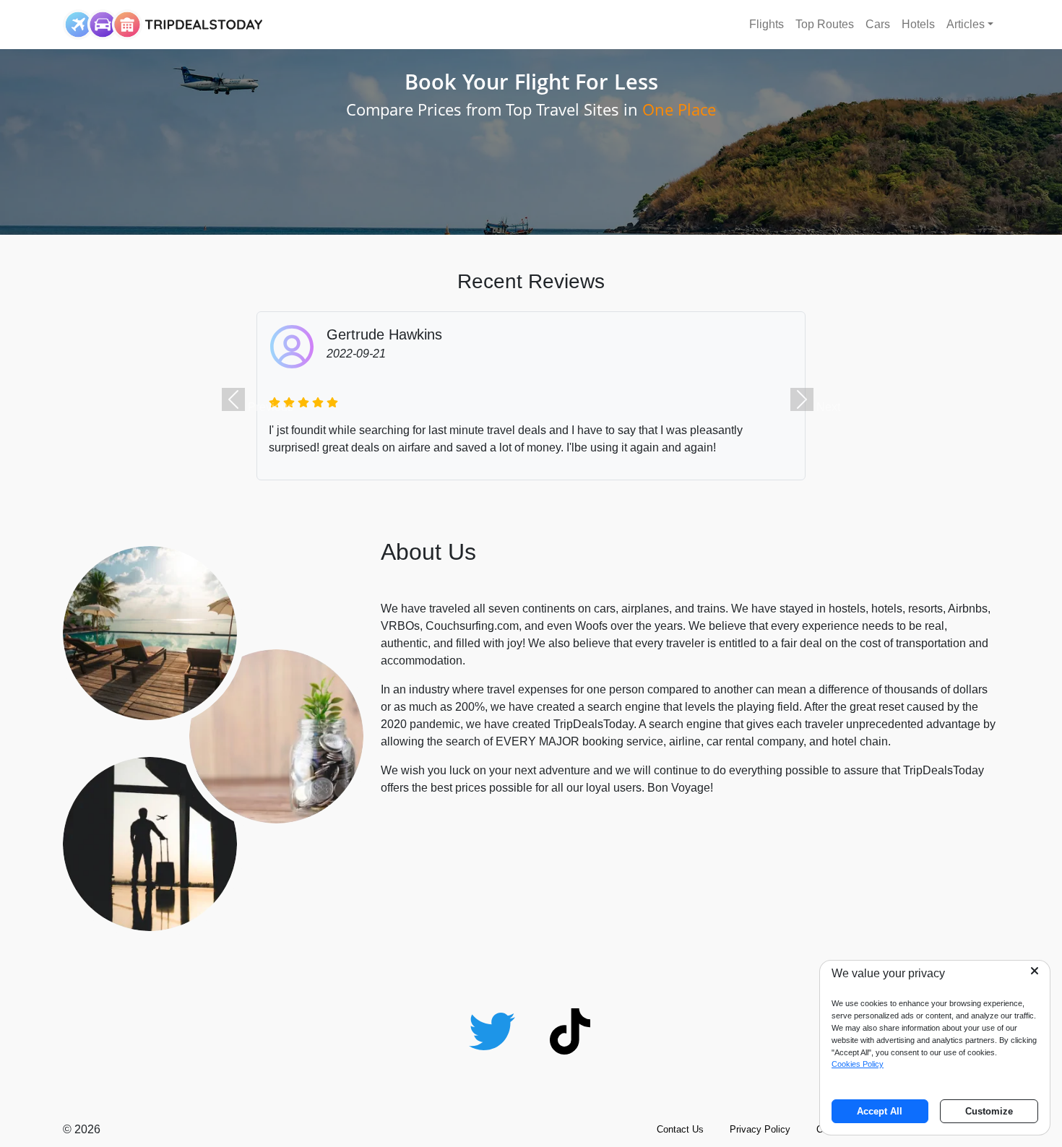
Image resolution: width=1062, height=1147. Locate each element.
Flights (766, 24)
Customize (989, 1111)
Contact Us (680, 1129)
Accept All (879, 1111)
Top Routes (824, 24)
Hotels (918, 24)
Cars (877, 24)
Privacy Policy (760, 1129)
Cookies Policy (858, 1064)
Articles (965, 24)
